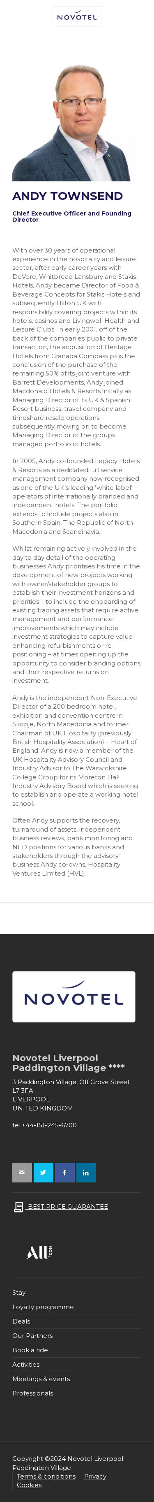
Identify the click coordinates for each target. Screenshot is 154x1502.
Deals (21, 1321)
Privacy (95, 1476)
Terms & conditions (46, 1476)
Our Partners (32, 1336)
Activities (25, 1364)
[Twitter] (43, 1172)
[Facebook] (65, 1172)
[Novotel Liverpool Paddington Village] (77, 16)
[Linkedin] (86, 1172)
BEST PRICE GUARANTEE (66, 1206)
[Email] (22, 1172)
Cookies (29, 1485)
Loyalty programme (43, 1307)
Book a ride (30, 1350)
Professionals (32, 1393)
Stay (18, 1292)
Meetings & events (41, 1379)
